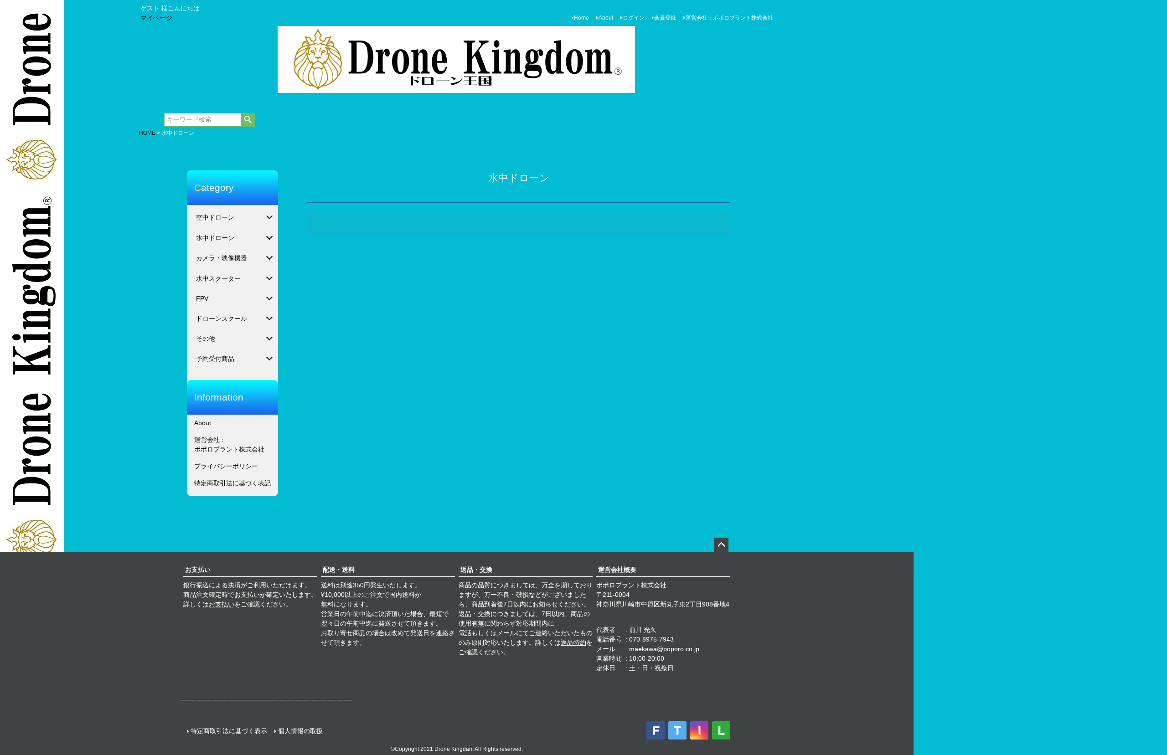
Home (581, 18)
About (606, 18)
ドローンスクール (221, 318)
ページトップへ (721, 545)
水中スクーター (218, 278)
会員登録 (665, 18)
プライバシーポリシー (226, 466)
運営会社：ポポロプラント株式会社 (729, 18)
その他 (205, 338)
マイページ (156, 17)
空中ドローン (215, 217)
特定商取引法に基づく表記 (232, 483)
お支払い (198, 569)
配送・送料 (339, 569)
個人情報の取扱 (300, 730)
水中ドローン (215, 237)
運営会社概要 (617, 569)
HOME (147, 133)
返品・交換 (476, 569)
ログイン (634, 18)
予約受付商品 (215, 358)
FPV (202, 298)
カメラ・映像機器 (221, 258)
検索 (248, 119)
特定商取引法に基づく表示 (229, 730)
